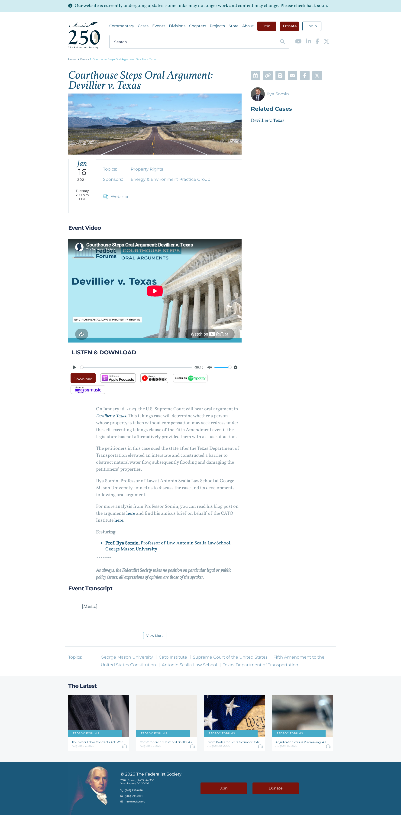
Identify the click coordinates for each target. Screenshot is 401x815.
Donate (290, 26)
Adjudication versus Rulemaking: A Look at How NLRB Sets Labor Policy (302, 742)
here (131, 513)
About (248, 26)
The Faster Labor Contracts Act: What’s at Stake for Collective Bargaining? (99, 742)
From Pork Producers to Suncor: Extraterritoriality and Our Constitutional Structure (234, 742)
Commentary (121, 26)
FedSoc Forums (86, 733)
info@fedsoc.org (135, 801)
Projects (217, 26)
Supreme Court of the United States (230, 657)
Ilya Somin (278, 94)
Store (234, 26)
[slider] (136, 367)
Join (267, 26)
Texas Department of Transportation (260, 664)
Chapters (197, 26)
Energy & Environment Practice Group (170, 179)
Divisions (177, 26)
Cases (143, 26)
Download (83, 379)
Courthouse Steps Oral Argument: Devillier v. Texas (124, 59)
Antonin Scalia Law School (189, 664)
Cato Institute (173, 657)
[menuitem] (121, 26)
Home (72, 59)
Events (158, 26)
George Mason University (127, 657)
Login (312, 26)
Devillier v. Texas (111, 416)
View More (154, 636)
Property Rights (147, 169)
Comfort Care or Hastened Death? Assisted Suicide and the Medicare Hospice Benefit (167, 742)
